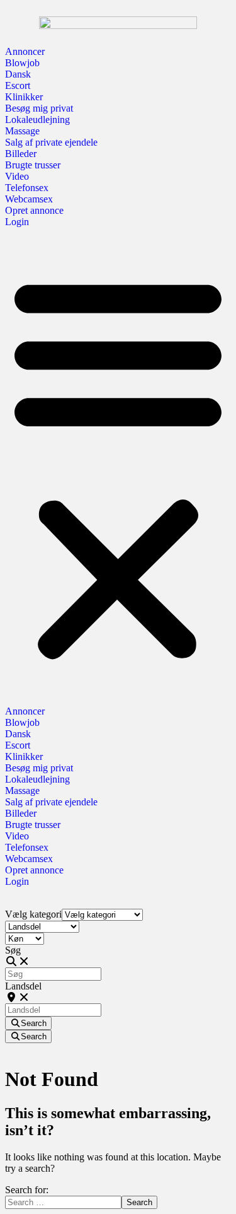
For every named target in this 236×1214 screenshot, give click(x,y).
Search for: (26, 1189)
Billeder (21, 153)
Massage (22, 130)
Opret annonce (34, 210)
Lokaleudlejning (37, 119)
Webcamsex (29, 199)
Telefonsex (26, 187)
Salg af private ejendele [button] (51, 142)
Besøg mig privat (39, 108)
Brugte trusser (32, 165)
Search (139, 1202)
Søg (13, 950)
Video (17, 176)
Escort (17, 85)
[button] (118, 467)
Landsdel (23, 986)
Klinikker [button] (24, 96)
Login (17, 221)
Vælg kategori (33, 914)
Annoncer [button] (25, 51)
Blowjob (22, 62)
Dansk (18, 74)
